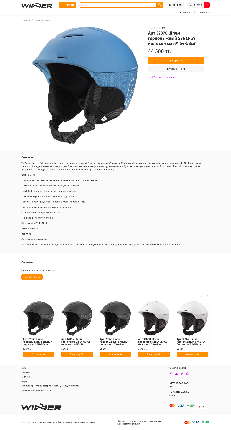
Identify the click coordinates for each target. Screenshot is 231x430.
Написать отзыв (32, 277)
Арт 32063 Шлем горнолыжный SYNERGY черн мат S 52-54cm (37, 341)
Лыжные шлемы (43, 20)
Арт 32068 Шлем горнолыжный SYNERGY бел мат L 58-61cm (152, 341)
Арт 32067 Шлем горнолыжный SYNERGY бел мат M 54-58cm (191, 341)
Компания (25, 372)
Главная (25, 20)
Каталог (70, 5)
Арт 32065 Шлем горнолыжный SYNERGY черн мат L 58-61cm (114, 341)
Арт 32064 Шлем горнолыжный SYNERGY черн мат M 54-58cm (75, 341)
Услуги (24, 381)
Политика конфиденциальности (36, 390)
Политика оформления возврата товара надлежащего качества (50, 386)
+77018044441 (186, 12)
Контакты (25, 377)
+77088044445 (203, 12)
